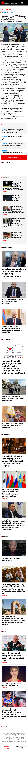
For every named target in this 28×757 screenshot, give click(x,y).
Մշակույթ (5, 536)
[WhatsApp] (9, 12)
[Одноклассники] (1, 12)
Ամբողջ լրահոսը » (14, 157)
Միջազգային (6, 177)
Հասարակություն (7, 339)
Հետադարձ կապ (6, 746)
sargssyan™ (21, 748)
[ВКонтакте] (3, 12)
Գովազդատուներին (7, 749)
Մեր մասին (7, 748)
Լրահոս (5, 124)
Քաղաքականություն (7, 247)
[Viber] (7, 12)
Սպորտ (4, 631)
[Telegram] (12, 12)
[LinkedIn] (5, 12)
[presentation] (23, 163)
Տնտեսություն (6, 434)
